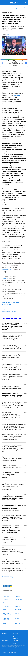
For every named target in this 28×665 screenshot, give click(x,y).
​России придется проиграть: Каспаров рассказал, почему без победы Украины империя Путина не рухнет (12, 367)
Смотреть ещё (8, 577)
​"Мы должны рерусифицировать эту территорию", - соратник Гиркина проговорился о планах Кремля (11, 416)
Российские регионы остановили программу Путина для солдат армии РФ (12, 561)
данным (5, 278)
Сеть (7, 34)
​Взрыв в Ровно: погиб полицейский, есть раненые (12, 466)
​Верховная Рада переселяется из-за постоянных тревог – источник (9, 540)
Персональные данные (18, 637)
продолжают (7, 269)
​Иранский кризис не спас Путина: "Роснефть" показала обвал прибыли (12, 570)
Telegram (17, 95)
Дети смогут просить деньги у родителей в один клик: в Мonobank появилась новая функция (13, 518)
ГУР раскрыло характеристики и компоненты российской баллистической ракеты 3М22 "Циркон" (12, 551)
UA (25, 2)
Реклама (16, 633)
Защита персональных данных (18, 642)
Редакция (5, 637)
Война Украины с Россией (9, 311)
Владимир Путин (6, 309)
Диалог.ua (12, 647)
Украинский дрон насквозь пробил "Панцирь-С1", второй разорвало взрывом (12, 458)
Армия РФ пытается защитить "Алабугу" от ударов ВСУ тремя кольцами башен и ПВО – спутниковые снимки (13, 404)
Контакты (5, 640)
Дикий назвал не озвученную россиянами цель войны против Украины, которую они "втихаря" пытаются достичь (13, 427)
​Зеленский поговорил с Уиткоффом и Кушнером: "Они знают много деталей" (12, 386)
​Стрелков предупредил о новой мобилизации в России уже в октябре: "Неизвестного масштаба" (13, 377)
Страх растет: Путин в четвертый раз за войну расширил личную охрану (11, 347)
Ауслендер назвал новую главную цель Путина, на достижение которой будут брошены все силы (11, 356)
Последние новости (12, 319)
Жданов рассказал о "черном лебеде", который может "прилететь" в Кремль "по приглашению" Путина (12, 337)
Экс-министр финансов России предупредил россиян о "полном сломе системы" (11, 475)
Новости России (18, 309)
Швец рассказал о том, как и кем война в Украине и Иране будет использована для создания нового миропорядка (13, 486)
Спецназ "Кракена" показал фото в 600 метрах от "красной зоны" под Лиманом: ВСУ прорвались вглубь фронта (13, 448)
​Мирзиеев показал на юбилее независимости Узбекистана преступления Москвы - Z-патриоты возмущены (13, 437)
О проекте (5, 633)
